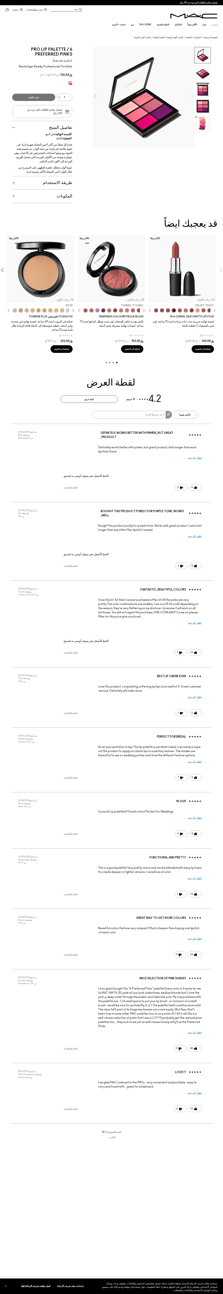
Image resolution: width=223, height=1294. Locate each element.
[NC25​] (32, 310)
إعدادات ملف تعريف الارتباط (70, 1286)
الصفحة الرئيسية (210, 37)
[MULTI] (70, 83)
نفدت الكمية (33, 97)
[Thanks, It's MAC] (85, 310)
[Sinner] (139, 310)
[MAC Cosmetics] (193, 16)
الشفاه (189, 37)
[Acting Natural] (197, 310)
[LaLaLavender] (97, 310)
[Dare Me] (203, 310)
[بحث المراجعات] (169, 415)
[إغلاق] (5, 1286)
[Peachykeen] (121, 310)
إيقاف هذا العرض (70, 487)
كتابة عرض (89, 399)
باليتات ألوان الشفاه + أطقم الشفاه (168, 37)
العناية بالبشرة (163, 25)
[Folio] (185, 310)
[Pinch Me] (91, 310)
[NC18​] (44, 310)
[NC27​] (26, 310)
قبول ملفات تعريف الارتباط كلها (35, 1286)
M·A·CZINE (145, 25)
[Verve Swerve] (191, 310)
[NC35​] (15, 310)
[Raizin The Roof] (115, 310)
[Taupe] (156, 310)
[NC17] (50, 310)
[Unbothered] (209, 310)
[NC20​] (38, 310)
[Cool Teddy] (180, 310)
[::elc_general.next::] (150, 310)
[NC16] (56, 310)
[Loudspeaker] (133, 310)
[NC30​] (20, 310)
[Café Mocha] (168, 310)
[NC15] (62, 310)
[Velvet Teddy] (162, 310)
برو (132, 25)
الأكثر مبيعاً (192, 25)
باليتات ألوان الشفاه (142, 37)
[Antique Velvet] (103, 310)
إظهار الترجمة (195, 458)
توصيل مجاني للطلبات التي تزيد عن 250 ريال (198, 3)
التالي (112, 1137)
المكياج (197, 37)
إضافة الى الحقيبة (202, 349)
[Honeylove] (127, 310)
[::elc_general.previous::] (213, 310)
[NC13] (68, 310)
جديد (204, 25)
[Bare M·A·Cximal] (174, 310)
